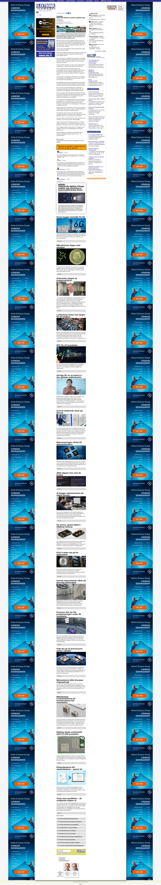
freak (92, 21)
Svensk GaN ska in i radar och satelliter (68, 827)
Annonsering (62, 859)
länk (78, 119)
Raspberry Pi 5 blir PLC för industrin (68, 833)
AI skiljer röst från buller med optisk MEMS (68, 824)
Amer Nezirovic (94, 36)
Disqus (104, 51)
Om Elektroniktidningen (64, 860)
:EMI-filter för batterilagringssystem (93, 71)
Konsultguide (89, 0)
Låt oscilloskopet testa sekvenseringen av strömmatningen (93, 62)
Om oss (97, 0)
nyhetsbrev (75, 140)
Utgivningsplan (60, 0)
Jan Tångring (94, 15)
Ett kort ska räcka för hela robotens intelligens (70, 842)
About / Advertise (107, 0)
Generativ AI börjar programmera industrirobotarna (71, 836)
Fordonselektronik (68, 23)
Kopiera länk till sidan (61, 13)
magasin (58, 141)
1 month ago (102, 19)
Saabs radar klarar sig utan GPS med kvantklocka (71, 821)
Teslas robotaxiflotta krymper (94, 19)
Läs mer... (59, 241)
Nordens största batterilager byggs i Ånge (69, 818)
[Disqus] (71, 166)
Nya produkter (93, 89)
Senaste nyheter (94, 132)
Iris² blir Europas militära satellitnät (67, 839)
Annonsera (51, 0)
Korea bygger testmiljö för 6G (95, 134)
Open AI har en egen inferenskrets (96, 116)
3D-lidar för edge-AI (93, 123)
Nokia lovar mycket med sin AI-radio (95, 24)
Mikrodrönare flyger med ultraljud (96, 141)
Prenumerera (81, 0)
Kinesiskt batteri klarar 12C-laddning (68, 830)
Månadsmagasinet (71, 0)
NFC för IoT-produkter (93, 92)
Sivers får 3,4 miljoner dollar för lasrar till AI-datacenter (72, 845)
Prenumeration (62, 857)
